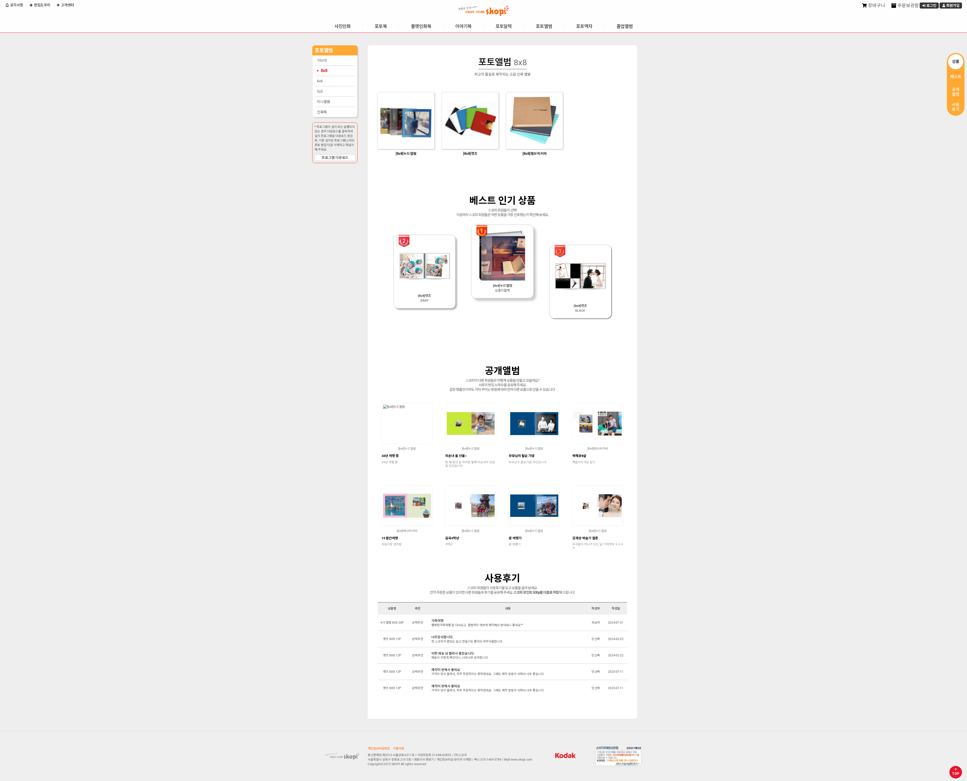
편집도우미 (41, 5)
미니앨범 (323, 102)
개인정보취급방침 (379, 748)
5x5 (320, 91)
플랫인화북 (421, 26)
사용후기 (955, 107)
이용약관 (398, 748)
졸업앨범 (624, 26)
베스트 (955, 76)
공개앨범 (955, 92)
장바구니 (876, 5)
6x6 (320, 81)
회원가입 (952, 6)
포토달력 (504, 26)
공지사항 (16, 5)
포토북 (381, 26)
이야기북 (463, 26)
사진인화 (342, 26)
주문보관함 (907, 5)
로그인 (931, 6)
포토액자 (584, 26)
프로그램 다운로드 (335, 158)
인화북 (322, 112)
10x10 (322, 60)
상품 (955, 61)
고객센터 (67, 5)
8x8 (324, 70)
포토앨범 (544, 26)
